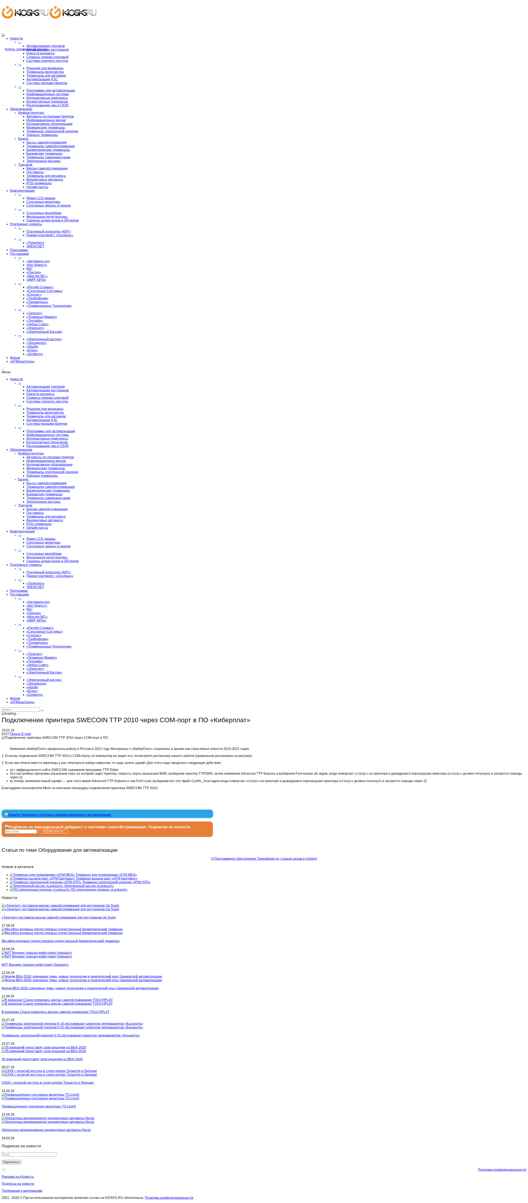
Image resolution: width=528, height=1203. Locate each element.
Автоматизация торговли (45, 46)
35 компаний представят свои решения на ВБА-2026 (42, 1059)
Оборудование (21, 109)
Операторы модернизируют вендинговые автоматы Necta (46, 1130)
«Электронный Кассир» (44, 331)
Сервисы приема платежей (47, 57)
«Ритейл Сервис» (40, 287)
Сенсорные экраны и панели (48, 205)
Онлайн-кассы (37, 187)
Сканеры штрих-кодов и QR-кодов (52, 220)
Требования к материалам (22, 1190)
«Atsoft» (32, 346)
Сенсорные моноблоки (43, 213)
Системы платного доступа (47, 60)
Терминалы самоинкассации (48, 157)
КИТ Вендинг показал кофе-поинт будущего (35, 964)
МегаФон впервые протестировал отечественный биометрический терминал (60, 941)
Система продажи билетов (46, 83)
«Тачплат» (34, 313)
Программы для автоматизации (50, 90)
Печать (15, 734)
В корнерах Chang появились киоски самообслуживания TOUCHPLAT (56, 1012)
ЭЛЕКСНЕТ (35, 246)
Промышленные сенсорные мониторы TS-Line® (39, 1106)
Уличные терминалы (42, 135)
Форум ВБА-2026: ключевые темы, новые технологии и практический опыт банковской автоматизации (80, 988)
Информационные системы (47, 94)
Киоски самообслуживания (47, 168)
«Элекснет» (35, 328)
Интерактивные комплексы (47, 98)
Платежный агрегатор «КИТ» (48, 231)
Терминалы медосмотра (45, 72)
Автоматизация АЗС (42, 79)
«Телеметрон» (37, 302)
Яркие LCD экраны (40, 198)
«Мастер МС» (36, 276)
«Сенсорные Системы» (44, 291)
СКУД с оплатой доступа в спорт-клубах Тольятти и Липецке (48, 1082)
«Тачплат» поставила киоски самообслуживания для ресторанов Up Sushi (59, 917)
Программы (19, 250)
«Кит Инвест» (36, 265)
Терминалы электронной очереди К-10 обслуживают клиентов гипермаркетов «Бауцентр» (71, 1035)
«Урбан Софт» (37, 324)
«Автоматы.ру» (38, 261)
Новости (16, 38)
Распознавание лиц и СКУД (47, 105)
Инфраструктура (31, 112)
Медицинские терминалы (45, 127)
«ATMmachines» (22, 361)
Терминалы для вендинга (46, 176)
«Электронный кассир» (44, 339)
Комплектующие (22, 190)
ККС (29, 268)
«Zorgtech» (34, 354)
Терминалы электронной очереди (52, 131)
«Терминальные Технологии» (49, 306)
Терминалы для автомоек (46, 75)
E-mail (26, 734)
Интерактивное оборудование (49, 124)
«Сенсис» (33, 294)
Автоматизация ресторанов (47, 49)
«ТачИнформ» (37, 298)
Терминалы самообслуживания (50, 146)
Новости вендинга (40, 53)
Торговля (25, 164)
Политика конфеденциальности (169, 1197)
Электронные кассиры (43, 161)
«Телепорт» (35, 242)
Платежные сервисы (26, 224)
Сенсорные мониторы (43, 202)
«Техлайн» (34, 320)
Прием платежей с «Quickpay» (49, 235)
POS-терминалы (39, 183)
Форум (15, 357)
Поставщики (19, 254)
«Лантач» (33, 272)
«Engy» (32, 350)
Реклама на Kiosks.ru (18, 1176)
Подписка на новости (18, 1183)
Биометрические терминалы (48, 150)
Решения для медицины (45, 68)
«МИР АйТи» (36, 280)
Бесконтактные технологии (47, 101)
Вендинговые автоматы (44, 179)
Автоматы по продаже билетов (50, 116)
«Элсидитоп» (36, 343)
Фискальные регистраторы (46, 216)
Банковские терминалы (44, 153)
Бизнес (23, 138)
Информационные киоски (46, 120)
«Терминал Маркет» (41, 317)
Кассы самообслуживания (46, 142)
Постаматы (35, 172)
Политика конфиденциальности (502, 1169)
